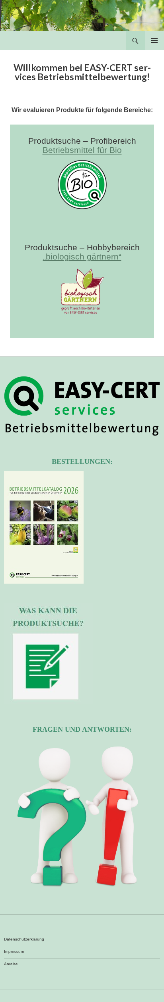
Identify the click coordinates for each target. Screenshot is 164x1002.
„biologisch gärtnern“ (82, 256)
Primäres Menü (154, 40)
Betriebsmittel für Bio (82, 149)
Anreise (11, 964)
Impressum (14, 951)
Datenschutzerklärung (24, 939)
